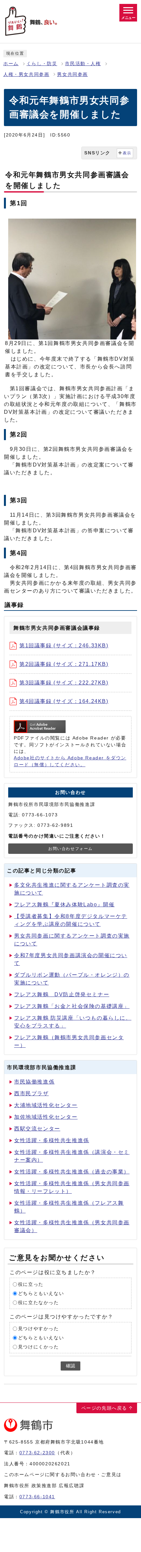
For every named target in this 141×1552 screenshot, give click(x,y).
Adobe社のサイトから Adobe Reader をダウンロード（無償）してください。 (70, 761)
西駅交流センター (37, 1128)
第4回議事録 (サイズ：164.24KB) (64, 701)
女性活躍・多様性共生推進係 (51, 1140)
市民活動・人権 (83, 63)
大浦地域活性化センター (46, 1105)
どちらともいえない (41, 1293)
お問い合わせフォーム (70, 849)
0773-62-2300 (37, 1452)
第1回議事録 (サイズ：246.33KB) (64, 645)
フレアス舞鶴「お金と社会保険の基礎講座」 (72, 1006)
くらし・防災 (42, 63)
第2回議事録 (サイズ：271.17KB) (64, 664)
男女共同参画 (72, 74)
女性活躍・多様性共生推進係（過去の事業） (72, 1171)
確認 (70, 1365)
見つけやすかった (38, 1328)
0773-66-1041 (37, 1496)
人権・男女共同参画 (26, 74)
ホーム (11, 63)
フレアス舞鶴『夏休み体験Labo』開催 (64, 904)
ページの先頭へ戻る (104, 1408)
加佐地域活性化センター (46, 1117)
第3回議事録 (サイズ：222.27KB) (64, 682)
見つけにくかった (38, 1346)
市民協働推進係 (34, 1082)
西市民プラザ (31, 1093)
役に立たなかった (38, 1302)
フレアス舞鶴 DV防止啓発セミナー (61, 994)
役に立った (31, 1284)
